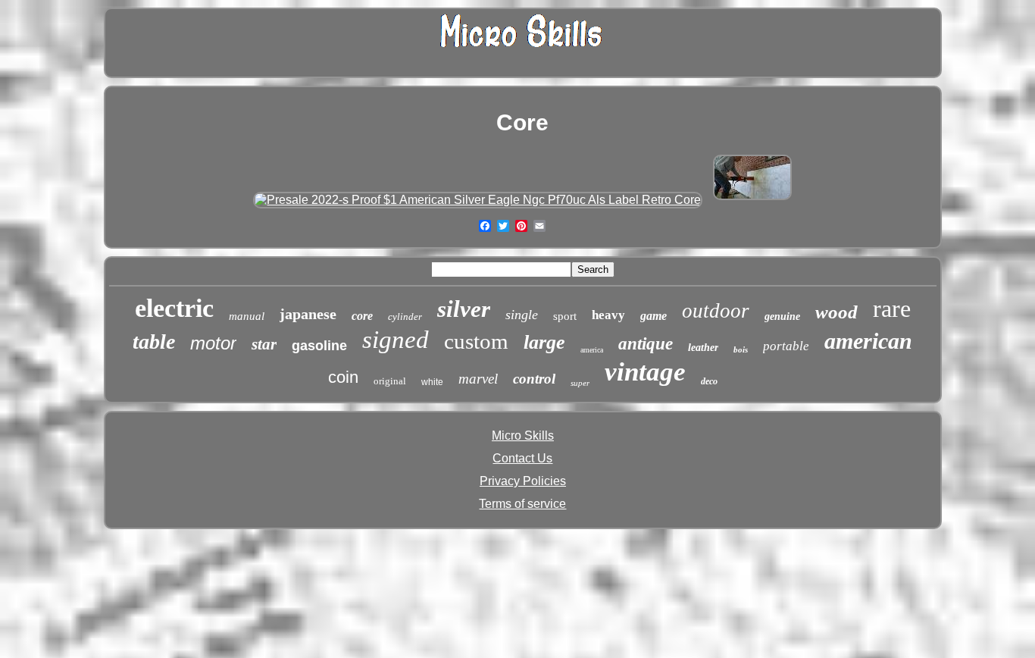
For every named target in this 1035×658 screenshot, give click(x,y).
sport (565, 316)
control (534, 379)
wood (836, 312)
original (390, 381)
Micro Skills (523, 435)
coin (343, 377)
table (154, 341)
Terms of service (522, 503)
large (544, 342)
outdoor (715, 310)
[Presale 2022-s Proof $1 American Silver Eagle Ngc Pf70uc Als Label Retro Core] (477, 199)
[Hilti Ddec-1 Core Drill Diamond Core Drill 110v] (752, 199)
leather (703, 347)
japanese (308, 314)
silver (463, 309)
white (432, 382)
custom (476, 341)
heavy (608, 315)
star (264, 344)
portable (786, 346)
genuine (782, 316)
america (591, 350)
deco (709, 381)
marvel (478, 379)
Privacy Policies (523, 481)
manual (246, 316)
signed (395, 339)
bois (740, 349)
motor (213, 343)
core (362, 315)
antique (645, 343)
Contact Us (522, 458)
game (653, 315)
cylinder (405, 316)
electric (174, 308)
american (868, 340)
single (521, 314)
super (580, 382)
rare (892, 308)
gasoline (319, 345)
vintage (645, 372)
